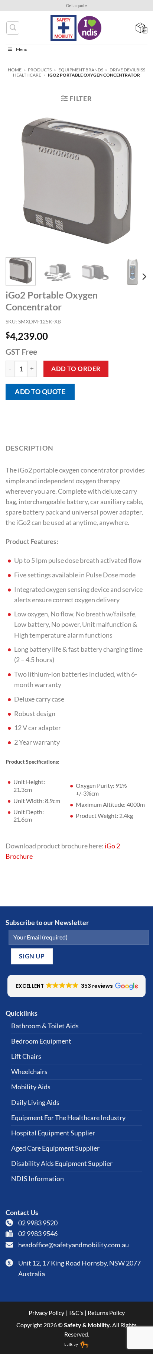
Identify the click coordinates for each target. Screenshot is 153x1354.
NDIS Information (37, 1179)
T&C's (76, 1312)
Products (40, 69)
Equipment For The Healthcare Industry (68, 1118)
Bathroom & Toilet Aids (45, 1026)
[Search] (12, 27)
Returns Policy (106, 1312)
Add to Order (75, 369)
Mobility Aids (31, 1087)
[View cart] (141, 28)
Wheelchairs (29, 1072)
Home (15, 69)
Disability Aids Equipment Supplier (62, 1163)
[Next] (135, 181)
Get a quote (76, 5)
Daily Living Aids (35, 1102)
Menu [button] (21, 49)
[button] (76, 98)
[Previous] (18, 181)
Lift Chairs (26, 1056)
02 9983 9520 (38, 1223)
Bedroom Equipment (41, 1041)
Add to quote (40, 392)
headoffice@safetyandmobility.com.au (73, 1245)
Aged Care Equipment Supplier (55, 1148)
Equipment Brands (80, 69)
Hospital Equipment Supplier (53, 1133)
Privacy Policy (46, 1312)
